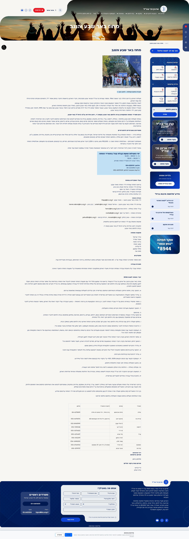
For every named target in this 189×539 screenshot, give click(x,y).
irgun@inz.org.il (42, 512)
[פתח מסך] (3, 47)
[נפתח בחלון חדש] (186, 47)
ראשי (166, 43)
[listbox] (99, 504)
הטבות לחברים (151, 13)
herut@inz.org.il (111, 209)
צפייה (68, 535)
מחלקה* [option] (111, 504)
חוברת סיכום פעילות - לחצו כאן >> (129, 92)
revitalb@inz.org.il (112, 213)
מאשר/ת (59, 535)
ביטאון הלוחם (171, 109)
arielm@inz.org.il (101, 204)
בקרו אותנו (171, 140)
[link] (107, 200)
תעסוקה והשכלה (109, 13)
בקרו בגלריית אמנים (165, 184)
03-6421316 (27, 512)
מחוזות (121, 13)
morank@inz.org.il (114, 217)
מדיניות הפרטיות (94, 526)
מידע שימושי (172, 84)
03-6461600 (35, 504)
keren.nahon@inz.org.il (77, 204)
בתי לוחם (130, 13)
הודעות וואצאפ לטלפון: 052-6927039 (126, 170)
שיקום (140, 13)
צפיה (165, 114)
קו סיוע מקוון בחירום (84, 13)
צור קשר (96, 13)
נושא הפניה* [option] (74, 504)
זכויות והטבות (172, 62)
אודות (162, 13)
